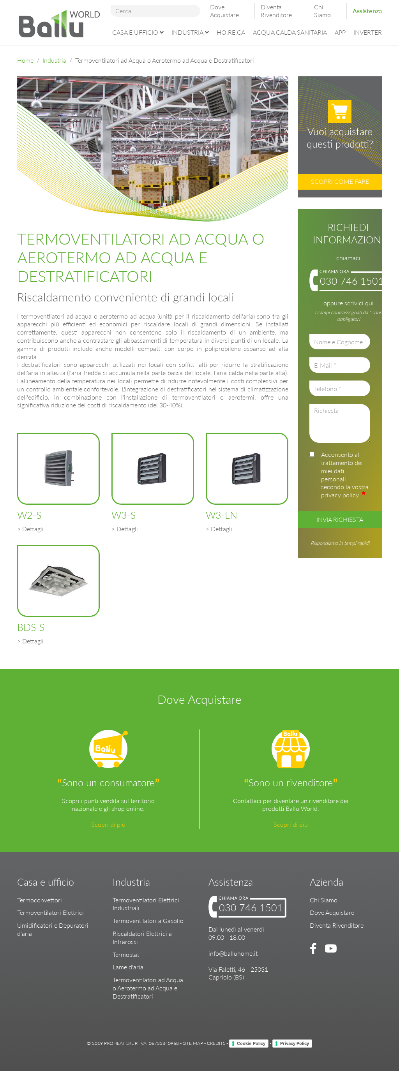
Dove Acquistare (224, 10)
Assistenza (367, 10)
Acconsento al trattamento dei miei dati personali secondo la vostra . (345, 475)
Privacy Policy (294, 1043)
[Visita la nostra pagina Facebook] (314, 948)
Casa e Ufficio (135, 32)
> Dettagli (30, 528)
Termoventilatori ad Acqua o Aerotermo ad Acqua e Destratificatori (148, 988)
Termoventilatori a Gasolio (148, 920)
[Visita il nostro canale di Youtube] (329, 948)
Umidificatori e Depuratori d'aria (52, 929)
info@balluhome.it (233, 953)
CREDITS (216, 1043)
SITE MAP (193, 1043)
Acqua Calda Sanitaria (290, 32)
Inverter (367, 32)
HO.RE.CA (231, 32)
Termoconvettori (39, 900)
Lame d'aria (128, 967)
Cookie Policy (251, 1043)
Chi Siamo (322, 10)
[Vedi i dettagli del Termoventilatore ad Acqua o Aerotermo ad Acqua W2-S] (58, 469)
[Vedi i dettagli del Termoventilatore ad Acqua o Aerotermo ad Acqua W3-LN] (247, 469)
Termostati (127, 954)
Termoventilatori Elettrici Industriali (146, 904)
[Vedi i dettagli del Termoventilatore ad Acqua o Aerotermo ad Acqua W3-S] (152, 469)
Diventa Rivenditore (276, 10)
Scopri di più (108, 824)
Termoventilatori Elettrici (50, 912)
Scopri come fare (340, 181)
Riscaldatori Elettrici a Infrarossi (142, 937)
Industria (187, 32)
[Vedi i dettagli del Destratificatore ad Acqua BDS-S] (58, 581)
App (340, 32)
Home (25, 60)
